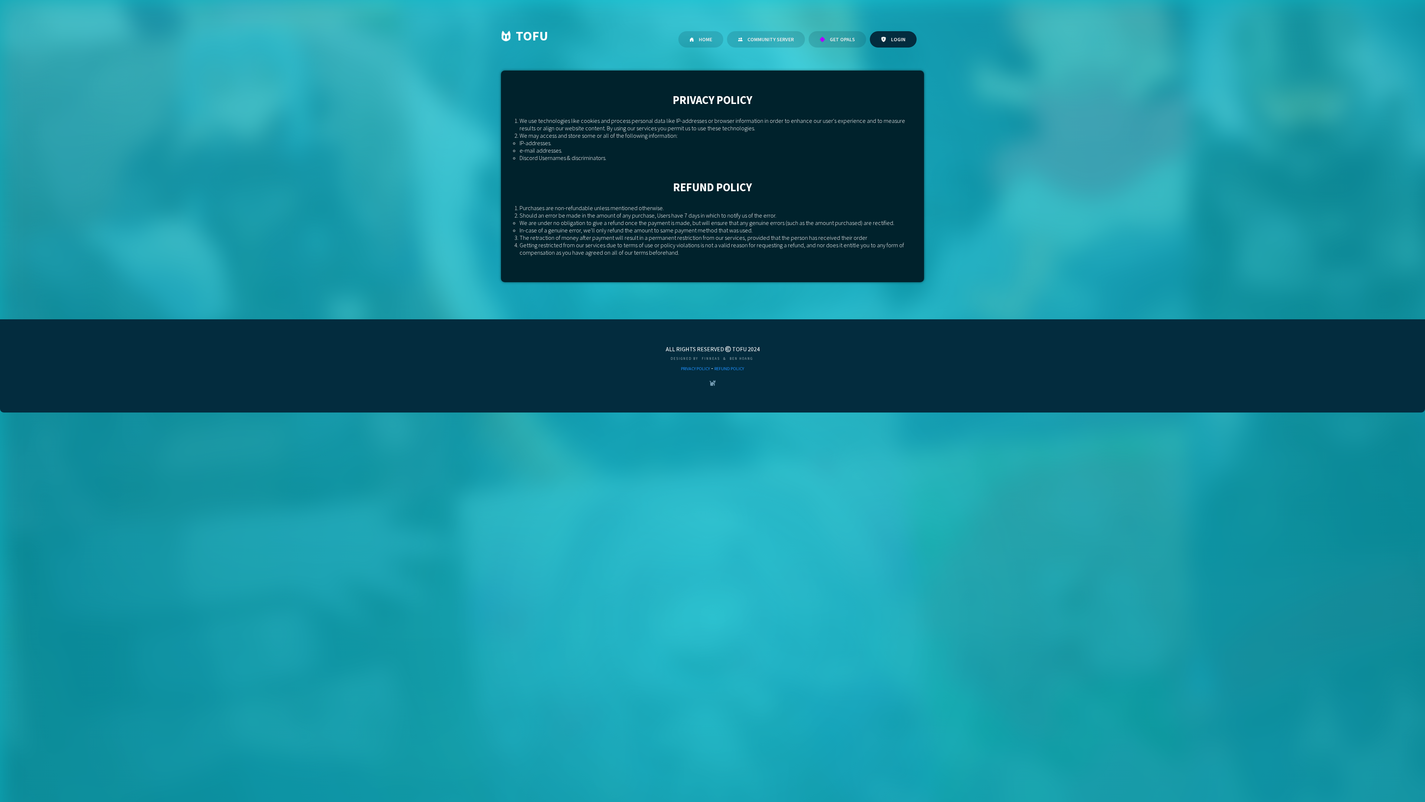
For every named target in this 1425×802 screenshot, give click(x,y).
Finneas (711, 358)
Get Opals (842, 39)
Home (705, 39)
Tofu (532, 36)
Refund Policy (729, 368)
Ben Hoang (741, 358)
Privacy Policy (695, 368)
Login (897, 39)
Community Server (770, 39)
